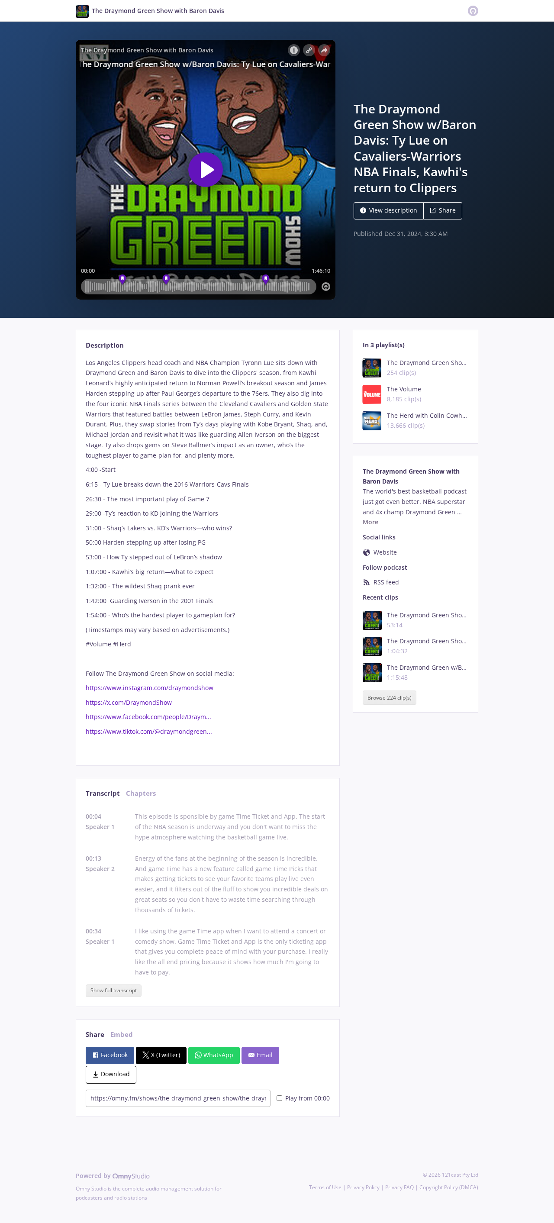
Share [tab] (95, 1034)
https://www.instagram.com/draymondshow (149, 688)
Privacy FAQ (399, 1187)
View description (393, 210)
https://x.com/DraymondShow (129, 702)
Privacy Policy (363, 1187)
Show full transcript (113, 990)
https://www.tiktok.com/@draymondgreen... (149, 731)
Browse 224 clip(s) (389, 697)
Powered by (94, 1175)
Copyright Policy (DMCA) (448, 1187)
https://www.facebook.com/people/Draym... (148, 717)
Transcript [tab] (103, 793)
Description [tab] (105, 345)
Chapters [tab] (141, 793)
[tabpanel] (207, 555)
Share (447, 210)
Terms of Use (325, 1187)
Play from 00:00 (307, 1098)
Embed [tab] (121, 1034)
